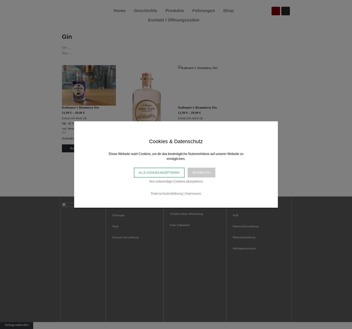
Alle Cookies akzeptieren (159, 172)
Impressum (193, 193)
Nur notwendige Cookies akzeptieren (176, 181)
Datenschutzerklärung (167, 193)
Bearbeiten (201, 172)
